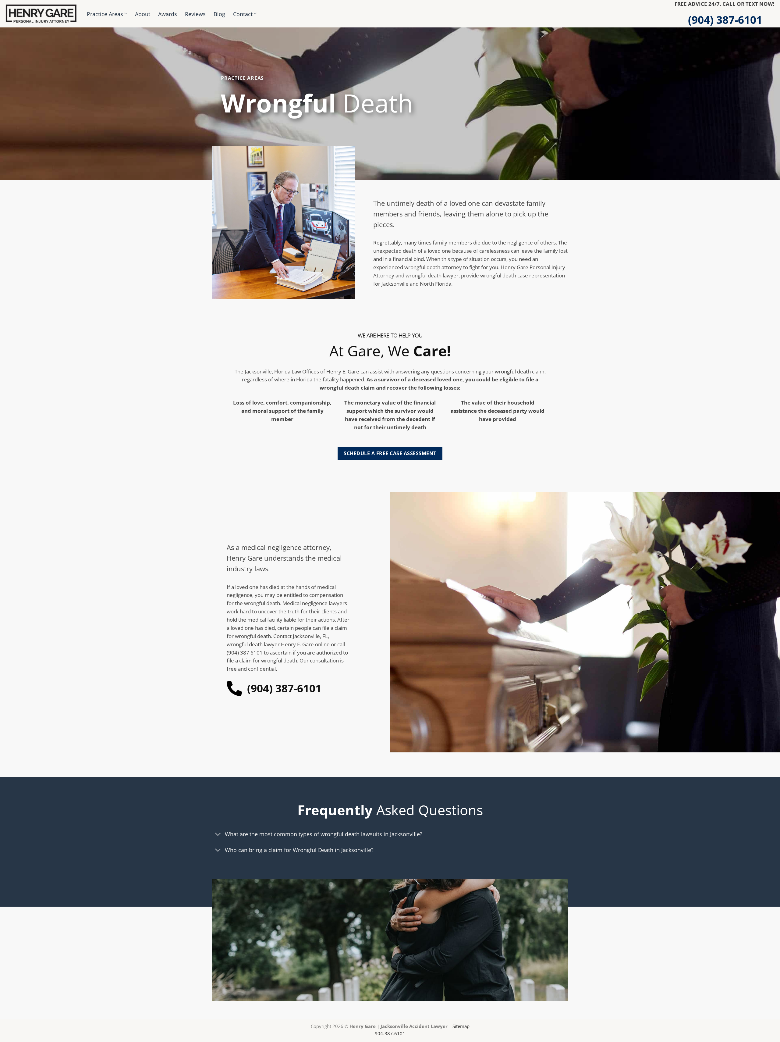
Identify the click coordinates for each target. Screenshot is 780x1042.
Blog (219, 14)
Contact (243, 14)
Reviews (195, 14)
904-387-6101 (390, 1033)
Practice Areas (105, 14)
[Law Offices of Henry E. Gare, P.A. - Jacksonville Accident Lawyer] (41, 13)
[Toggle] (218, 834)
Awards (167, 14)
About (142, 14)
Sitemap (461, 1026)
